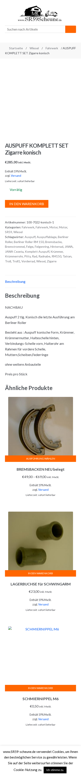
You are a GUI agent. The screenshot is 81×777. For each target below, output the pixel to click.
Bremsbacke (53, 242)
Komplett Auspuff (37, 251)
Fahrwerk (52, 48)
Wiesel (34, 48)
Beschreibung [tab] (15, 281)
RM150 (56, 256)
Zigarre (52, 261)
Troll (8, 261)
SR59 (8, 232)
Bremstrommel (15, 246)
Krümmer (57, 251)
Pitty (27, 256)
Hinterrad (56, 246)
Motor (53, 227)
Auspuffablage (47, 237)
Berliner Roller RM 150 (29, 242)
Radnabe (44, 256)
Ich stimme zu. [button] (55, 770)
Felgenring (42, 246)
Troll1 (16, 261)
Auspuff (30, 237)
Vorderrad (28, 261)
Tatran (67, 256)
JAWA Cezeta (14, 251)
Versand (16, 175)
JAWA (69, 246)
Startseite (16, 48)
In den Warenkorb (26, 204)
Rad (34, 256)
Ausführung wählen (40, 458)
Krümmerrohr (14, 256)
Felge (29, 246)
